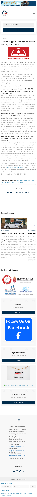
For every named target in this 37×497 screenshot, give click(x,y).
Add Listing (5, 490)
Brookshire (30, 493)
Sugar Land (9, 495)
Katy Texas (23, 180)
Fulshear (25, 493)
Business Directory (7, 483)
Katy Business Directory (15, 182)
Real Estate (16, 493)
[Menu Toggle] (18, 464)
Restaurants (4, 493)
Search (19, 30)
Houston (3, 495)
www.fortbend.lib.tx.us (15, 167)
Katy (18, 180)
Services (10, 493)
